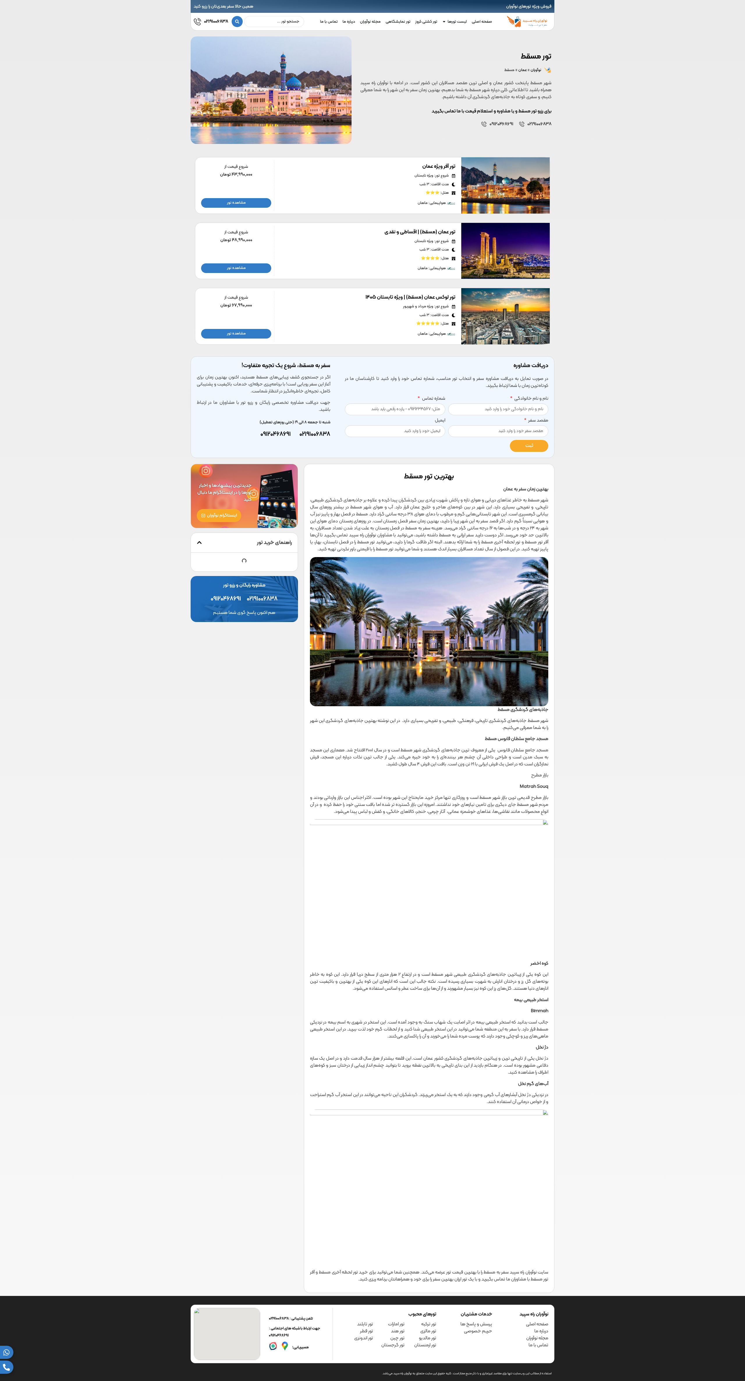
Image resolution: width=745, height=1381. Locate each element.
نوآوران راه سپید (533, 1314)
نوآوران (536, 70)
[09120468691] (484, 124)
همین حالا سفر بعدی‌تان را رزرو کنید (223, 6)
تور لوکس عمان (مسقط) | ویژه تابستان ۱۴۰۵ (410, 297)
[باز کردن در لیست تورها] (444, 22)
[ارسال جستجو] (237, 21)
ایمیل (440, 421)
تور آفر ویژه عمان (438, 166)
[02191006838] (197, 21)
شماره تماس (433, 399)
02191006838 (216, 21)
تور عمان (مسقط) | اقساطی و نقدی (419, 232)
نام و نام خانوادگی (530, 399)
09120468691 (501, 124)
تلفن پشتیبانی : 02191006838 (291, 1319)
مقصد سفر (537, 421)
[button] (199, 542)
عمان (522, 70)
